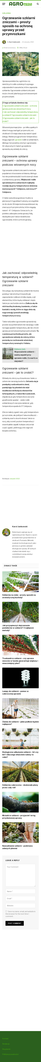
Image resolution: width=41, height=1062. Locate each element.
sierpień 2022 (15, 479)
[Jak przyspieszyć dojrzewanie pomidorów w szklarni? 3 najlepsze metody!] (20, 612)
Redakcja (5, 1044)
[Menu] (3, 4)
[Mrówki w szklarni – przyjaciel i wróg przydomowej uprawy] (20, 802)
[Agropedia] (20, 4)
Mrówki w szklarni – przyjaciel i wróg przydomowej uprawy (18, 816)
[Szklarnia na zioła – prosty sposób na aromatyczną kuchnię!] (20, 581)
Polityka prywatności (10, 1054)
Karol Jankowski (14, 42)
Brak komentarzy (10, 48)
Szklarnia (6, 13)
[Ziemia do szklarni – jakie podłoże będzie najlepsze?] (20, 708)
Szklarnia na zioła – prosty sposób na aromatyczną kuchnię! (19, 596)
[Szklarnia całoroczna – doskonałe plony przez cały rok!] (20, 771)
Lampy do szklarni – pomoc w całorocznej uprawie (15, 692)
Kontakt (5, 1039)
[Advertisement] (20, 245)
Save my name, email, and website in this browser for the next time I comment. (20, 913)
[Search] (37, 4)
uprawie (18, 140)
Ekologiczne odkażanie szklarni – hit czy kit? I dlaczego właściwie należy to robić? (20, 754)
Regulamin (6, 1049)
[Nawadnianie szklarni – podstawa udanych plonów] (20, 832)
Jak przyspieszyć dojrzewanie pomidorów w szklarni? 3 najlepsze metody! (18, 628)
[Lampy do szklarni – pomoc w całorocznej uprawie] (20, 678)
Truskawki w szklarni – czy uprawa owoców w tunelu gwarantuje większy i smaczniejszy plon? (20, 661)
